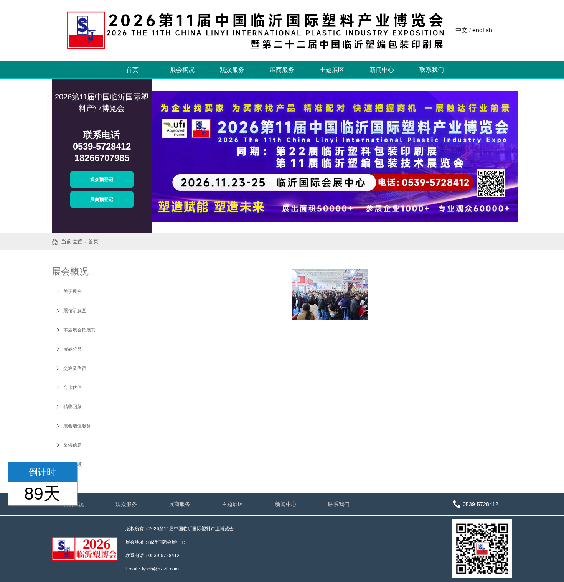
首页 (132, 69)
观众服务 (232, 69)
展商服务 (282, 69)
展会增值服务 (77, 426)
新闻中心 (381, 69)
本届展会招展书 (79, 330)
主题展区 (332, 69)
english (482, 30)
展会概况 (182, 69)
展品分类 (72, 349)
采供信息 (72, 445)
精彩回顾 (72, 406)
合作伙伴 (72, 387)
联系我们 (431, 69)
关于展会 (72, 291)
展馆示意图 (74, 310)
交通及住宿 (74, 368)
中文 (461, 30)
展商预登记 (101, 199)
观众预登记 (101, 179)
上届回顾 (72, 464)
